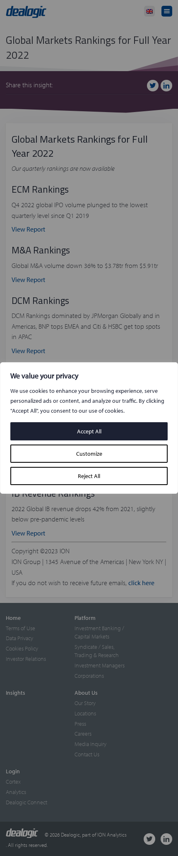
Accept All (89, 431)
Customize (89, 453)
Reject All (89, 476)
